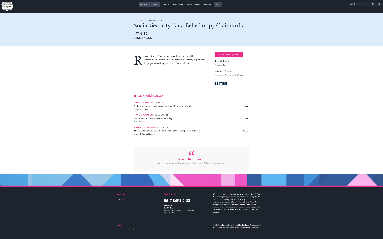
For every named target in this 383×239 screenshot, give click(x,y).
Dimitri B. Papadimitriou (145, 38)
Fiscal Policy (221, 65)
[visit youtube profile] (179, 201)
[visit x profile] (175, 201)
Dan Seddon (229, 228)
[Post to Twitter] (225, 84)
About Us (207, 4)
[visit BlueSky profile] (183, 201)
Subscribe (122, 199)
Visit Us (137, 229)
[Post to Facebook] (216, 84)
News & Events (178, 4)
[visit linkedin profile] (170, 201)
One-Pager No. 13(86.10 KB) (228, 55)
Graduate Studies (193, 4)
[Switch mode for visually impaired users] (379, 4)
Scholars (166, 4)
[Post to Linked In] (221, 84)
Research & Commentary (149, 4)
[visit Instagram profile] (188, 201)
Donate (217, 4)
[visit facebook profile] (166, 201)
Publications (128, 229)
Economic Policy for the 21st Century (230, 75)
